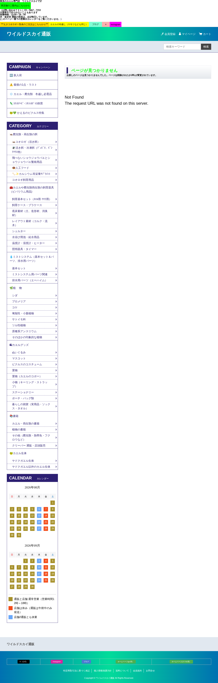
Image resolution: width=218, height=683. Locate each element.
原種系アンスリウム (24, 331)
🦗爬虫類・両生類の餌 (23, 134)
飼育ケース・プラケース (27, 205)
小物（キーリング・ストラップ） (30, 384)
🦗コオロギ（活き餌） (26, 141)
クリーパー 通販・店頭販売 (28, 445)
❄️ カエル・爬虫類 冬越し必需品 (31, 94)
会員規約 (137, 670)
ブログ (86, 662)
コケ (16, 307)
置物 (15, 370)
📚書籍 (14, 416)
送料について (122, 670)
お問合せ (150, 670)
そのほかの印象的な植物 (27, 337)
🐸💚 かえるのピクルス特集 (27, 112)
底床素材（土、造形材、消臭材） (30, 213)
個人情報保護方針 (103, 670)
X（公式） (24, 662)
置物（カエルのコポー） (27, 376)
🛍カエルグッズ (19, 344)
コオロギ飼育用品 (23, 179)
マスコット (19, 358)
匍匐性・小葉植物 (23, 313)
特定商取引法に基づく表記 (76, 670)
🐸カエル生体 (18, 453)
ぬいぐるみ (19, 352)
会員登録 (170, 34)
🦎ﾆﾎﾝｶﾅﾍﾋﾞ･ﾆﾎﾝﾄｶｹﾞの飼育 (26, 103)
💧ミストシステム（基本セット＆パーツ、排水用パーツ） (32, 258)
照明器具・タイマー (24, 249)
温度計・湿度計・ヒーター (28, 243)
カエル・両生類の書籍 (25, 423)
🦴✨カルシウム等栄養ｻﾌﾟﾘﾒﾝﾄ (31, 173)
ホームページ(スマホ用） (181, 662)
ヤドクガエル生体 (23, 460)
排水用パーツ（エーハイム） (30, 280)
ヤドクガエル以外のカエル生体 (31, 466)
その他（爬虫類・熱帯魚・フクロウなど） (31, 437)
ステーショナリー (23, 392)
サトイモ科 (19, 319)
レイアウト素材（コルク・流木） (30, 223)
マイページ (189, 34)
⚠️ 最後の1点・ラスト (23, 84)
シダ (16, 295)
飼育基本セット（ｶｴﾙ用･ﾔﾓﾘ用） (32, 199)
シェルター (20, 231)
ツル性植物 (19, 325)
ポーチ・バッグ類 (23, 398)
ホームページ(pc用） (126, 662)
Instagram (57, 662)
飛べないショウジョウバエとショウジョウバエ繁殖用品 (31, 159)
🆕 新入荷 (16, 75)
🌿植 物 (16, 288)
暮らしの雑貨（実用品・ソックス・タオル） (31, 406)
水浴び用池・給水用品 (27, 237)
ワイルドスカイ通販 (29, 33)
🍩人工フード (20, 167)
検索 (206, 46)
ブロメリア (20, 301)
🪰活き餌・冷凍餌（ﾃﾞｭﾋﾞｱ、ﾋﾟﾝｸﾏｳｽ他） (32, 149)
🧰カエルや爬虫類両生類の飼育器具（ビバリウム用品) (32, 189)
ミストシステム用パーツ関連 (31, 274)
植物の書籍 (20, 429)
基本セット (20, 268)
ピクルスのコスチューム (27, 364)
